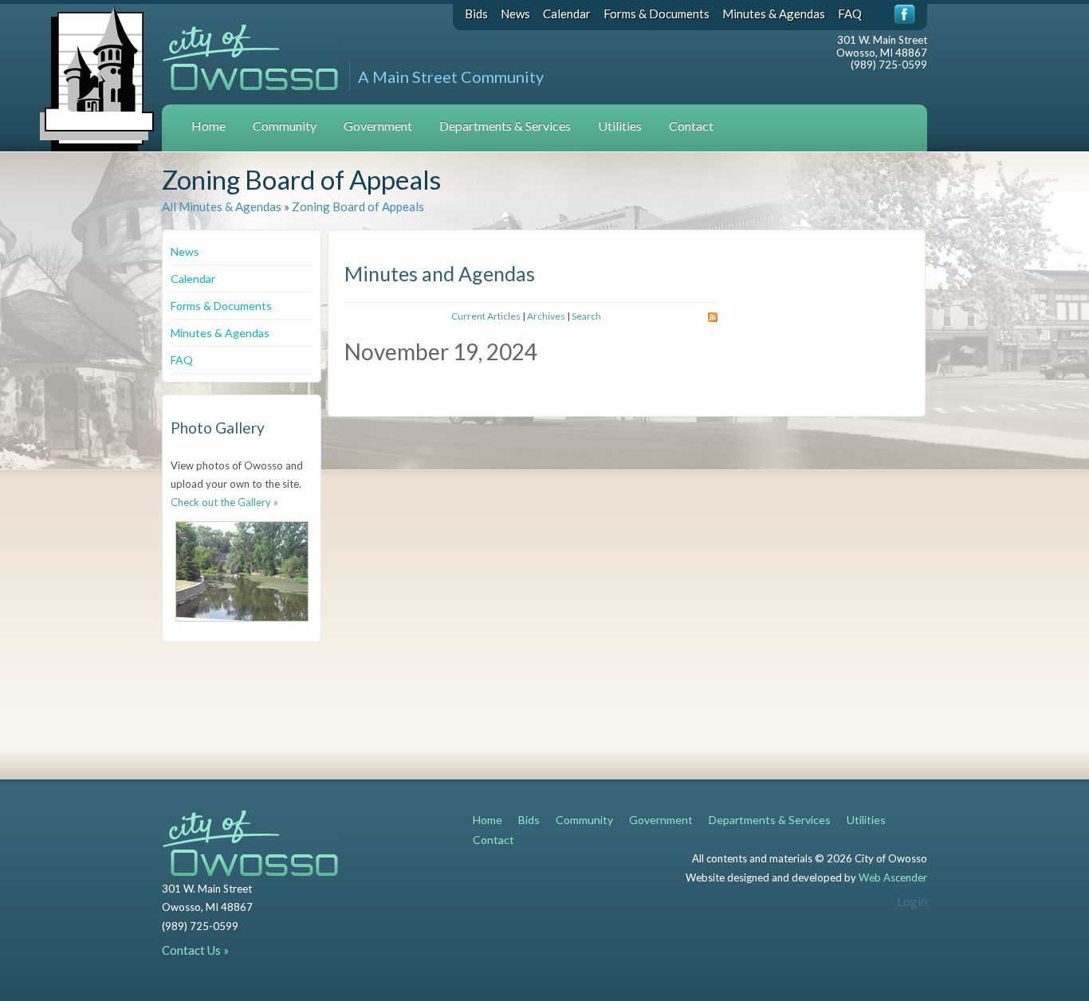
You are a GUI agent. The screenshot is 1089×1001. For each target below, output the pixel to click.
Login (912, 901)
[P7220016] (242, 571)
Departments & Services (505, 125)
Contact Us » (195, 950)
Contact (691, 125)
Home (208, 125)
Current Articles (486, 316)
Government (378, 125)
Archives (546, 316)
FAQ (850, 13)
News (515, 13)
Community (284, 125)
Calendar (567, 13)
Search (586, 316)
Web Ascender (893, 877)
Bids (476, 13)
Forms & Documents (656, 13)
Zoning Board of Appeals (358, 206)
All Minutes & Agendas (221, 206)
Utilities (620, 125)
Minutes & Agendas (773, 13)
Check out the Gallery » (224, 502)
